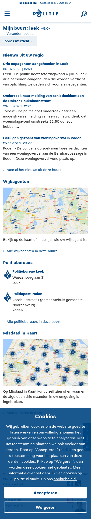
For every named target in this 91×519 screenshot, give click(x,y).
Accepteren (45, 492)
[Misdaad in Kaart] (45, 364)
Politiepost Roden (27, 293)
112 (35, 2)
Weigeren (46, 507)
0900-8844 (64, 2)
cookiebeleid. (65, 479)
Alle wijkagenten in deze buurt (31, 251)
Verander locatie (20, 33)
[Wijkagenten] (45, 212)
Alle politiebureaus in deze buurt (33, 321)
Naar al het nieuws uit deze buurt (34, 169)
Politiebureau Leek (28, 271)
